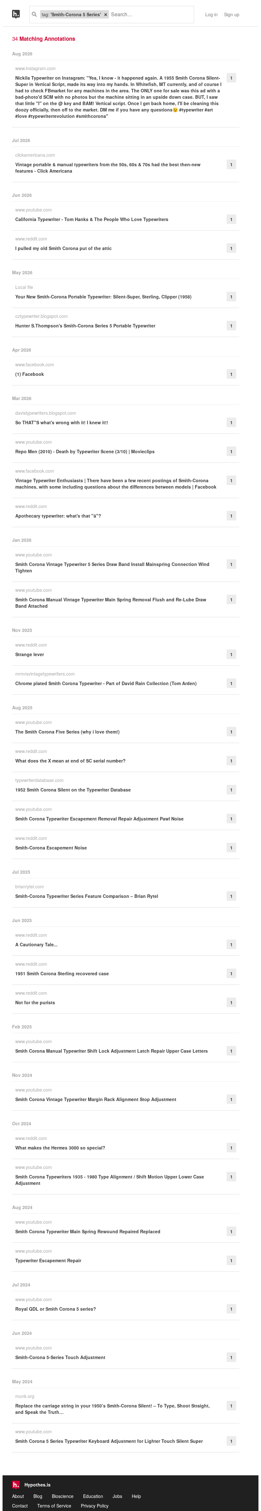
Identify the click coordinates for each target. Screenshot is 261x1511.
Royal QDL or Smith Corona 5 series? (55, 1309)
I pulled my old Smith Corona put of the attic (63, 248)
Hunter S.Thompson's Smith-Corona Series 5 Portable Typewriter (85, 325)
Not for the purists (35, 1002)
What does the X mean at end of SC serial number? (70, 760)
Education (93, 1496)
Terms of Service (54, 1505)
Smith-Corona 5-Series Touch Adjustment (60, 1357)
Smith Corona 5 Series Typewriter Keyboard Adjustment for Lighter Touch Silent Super (109, 1441)
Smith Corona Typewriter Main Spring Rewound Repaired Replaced (87, 1231)
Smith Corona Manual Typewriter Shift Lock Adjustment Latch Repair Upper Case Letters (111, 1051)
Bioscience (63, 1496)
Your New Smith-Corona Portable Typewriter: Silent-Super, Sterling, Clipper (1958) (103, 296)
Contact (20, 1505)
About (18, 1496)
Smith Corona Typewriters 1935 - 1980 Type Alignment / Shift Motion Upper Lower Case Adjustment (109, 1179)
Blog (37, 1496)
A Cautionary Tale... (36, 944)
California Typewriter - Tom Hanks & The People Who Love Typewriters (91, 219)
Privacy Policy (95, 1505)
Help (136, 1496)
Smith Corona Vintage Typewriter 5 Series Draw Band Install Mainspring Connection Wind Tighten (112, 567)
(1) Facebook (29, 374)
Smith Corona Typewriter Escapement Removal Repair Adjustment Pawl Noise (99, 818)
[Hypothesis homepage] (20, 14)
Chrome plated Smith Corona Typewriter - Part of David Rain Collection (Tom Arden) (106, 683)
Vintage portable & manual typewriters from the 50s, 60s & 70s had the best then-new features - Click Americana (108, 167)
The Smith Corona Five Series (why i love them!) (67, 731)
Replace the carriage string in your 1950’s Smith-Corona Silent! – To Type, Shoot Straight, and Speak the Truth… (112, 1408)
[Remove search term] (105, 14)
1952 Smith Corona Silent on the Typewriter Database (73, 789)
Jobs (117, 1496)
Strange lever (29, 654)
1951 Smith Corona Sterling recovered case (62, 973)
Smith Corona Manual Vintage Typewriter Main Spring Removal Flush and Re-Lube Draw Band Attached (110, 602)
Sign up (231, 14)
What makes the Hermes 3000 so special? (60, 1147)
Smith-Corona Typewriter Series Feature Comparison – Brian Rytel (86, 896)
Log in (211, 14)
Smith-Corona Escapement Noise (51, 847)
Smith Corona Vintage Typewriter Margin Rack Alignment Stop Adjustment (95, 1099)
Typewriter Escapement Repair (48, 1260)
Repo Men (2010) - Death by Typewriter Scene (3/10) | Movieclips (85, 451)
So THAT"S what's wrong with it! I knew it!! (61, 422)
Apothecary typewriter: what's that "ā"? (58, 515)
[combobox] (149, 14)
